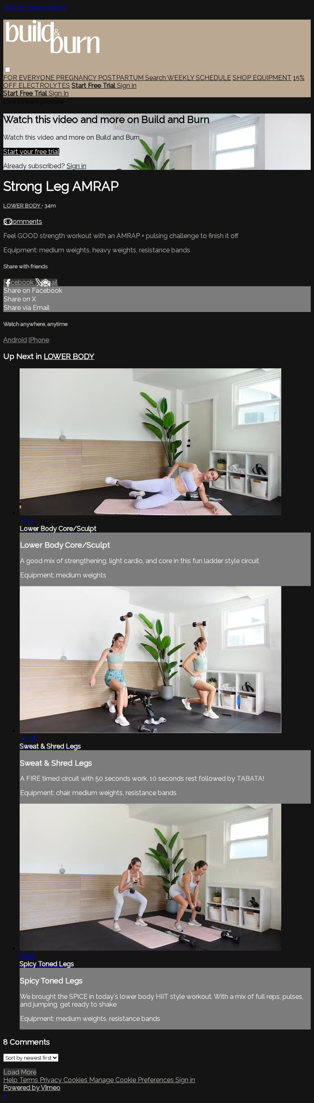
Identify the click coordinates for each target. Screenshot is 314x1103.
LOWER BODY (22, 206)
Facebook (19, 282)
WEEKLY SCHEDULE (199, 78)
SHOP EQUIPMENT (262, 78)
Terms (29, 1080)
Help (11, 1080)
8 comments (22, 221)
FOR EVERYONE (29, 78)
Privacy (51, 1080)
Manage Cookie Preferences (132, 1080)
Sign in (127, 85)
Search (156, 78)
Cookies (76, 1080)
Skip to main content (34, 7)
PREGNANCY (77, 78)
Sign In (59, 93)
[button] (7, 69)
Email (49, 282)
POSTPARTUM (121, 78)
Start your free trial (31, 152)
